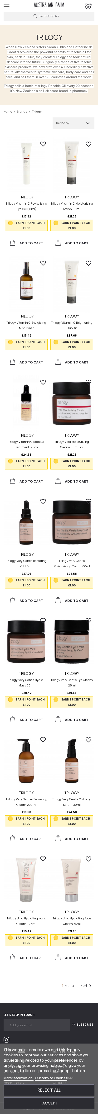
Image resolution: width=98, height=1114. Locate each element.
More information (19, 1078)
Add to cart (31, 243)
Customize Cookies (51, 1078)
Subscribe (84, 1025)
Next (86, 986)
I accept (49, 1103)
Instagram (8, 1040)
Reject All (49, 1090)
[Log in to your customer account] (88, 6)
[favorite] (43, 143)
